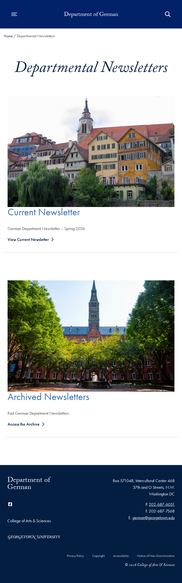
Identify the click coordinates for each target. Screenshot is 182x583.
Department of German (91, 15)
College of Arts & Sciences (29, 520)
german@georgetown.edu (153, 517)
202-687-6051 (162, 504)
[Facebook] (10, 504)
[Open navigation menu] (14, 14)
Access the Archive (24, 424)
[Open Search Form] (168, 14)
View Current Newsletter (28, 239)
